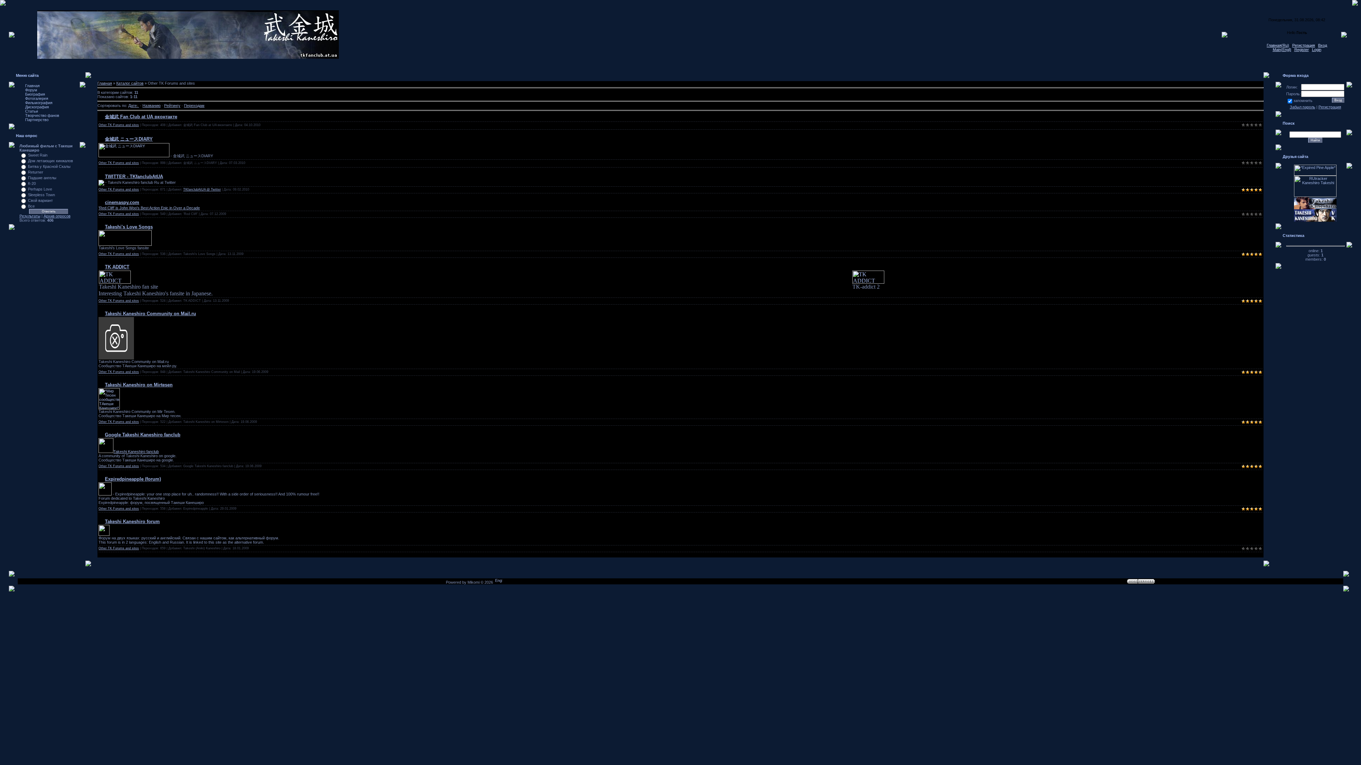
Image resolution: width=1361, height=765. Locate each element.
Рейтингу (172, 105)
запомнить (1302, 100)
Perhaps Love (40, 189)
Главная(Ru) (1278, 45)
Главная (104, 83)
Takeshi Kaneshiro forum (132, 521)
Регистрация (1303, 45)
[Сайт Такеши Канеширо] (104, 534)
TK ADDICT (117, 267)
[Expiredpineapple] (105, 494)
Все (31, 206)
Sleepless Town (41, 195)
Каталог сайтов (130, 83)
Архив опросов (57, 216)
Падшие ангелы (42, 178)
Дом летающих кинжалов (50, 161)
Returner (35, 172)
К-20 (32, 183)
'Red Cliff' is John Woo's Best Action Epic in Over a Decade (149, 208)
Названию (151, 105)
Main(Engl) (1282, 49)
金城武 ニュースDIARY (129, 139)
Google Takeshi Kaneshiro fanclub (142, 434)
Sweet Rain (37, 155)
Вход (1322, 45)
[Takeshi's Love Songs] (125, 244)
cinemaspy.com (122, 202)
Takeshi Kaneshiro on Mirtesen (139, 384)
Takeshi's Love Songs (129, 227)
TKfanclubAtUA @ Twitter (202, 189)
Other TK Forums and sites (119, 125)
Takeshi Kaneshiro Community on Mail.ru (150, 313)
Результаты (29, 216)
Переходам (194, 105)
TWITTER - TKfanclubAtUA (134, 176)
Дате (132, 105)
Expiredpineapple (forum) (133, 479)
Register (1301, 49)
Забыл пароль (1302, 107)
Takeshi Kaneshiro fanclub (136, 451)
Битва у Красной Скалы (49, 166)
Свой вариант (40, 200)
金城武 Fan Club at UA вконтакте (141, 116)
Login (1316, 49)
